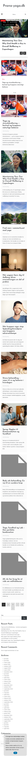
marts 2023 (7, 696)
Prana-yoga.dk (14, 5)
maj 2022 (6, 706)
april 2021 (6, 728)
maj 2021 (6, 726)
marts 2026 (7, 662)
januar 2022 (7, 713)
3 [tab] (15, 92)
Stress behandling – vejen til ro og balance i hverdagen (13, 380)
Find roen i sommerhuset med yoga (10, 634)
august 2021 (7, 721)
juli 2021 (6, 723)
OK (15, 752)
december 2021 (8, 715)
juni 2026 (6, 660)
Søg (2, 615)
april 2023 (6, 694)
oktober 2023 (7, 687)
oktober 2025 (7, 666)
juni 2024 (6, 673)
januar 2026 (7, 664)
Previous (21, 53)
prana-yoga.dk (10, 24)
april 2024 (6, 677)
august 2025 (7, 668)
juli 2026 (6, 658)
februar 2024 (7, 681)
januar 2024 (7, 683)
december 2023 (8, 685)
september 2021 (8, 719)
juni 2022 (6, 704)
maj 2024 (6, 675)
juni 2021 (6, 724)
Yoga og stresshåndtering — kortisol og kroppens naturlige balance (13, 85)
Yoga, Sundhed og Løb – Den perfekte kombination (14, 530)
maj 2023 (6, 692)
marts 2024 (7, 679)
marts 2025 (7, 670)
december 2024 (8, 672)
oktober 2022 (7, 700)
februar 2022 (7, 711)
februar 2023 (7, 698)
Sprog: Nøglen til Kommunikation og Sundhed (11, 431)
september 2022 (8, 702)
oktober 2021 (7, 717)
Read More (9, 53)
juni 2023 (6, 690)
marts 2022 (7, 709)
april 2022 (6, 707)
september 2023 (8, 689)
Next (24, 53)
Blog (4, 22)
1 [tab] (12, 92)
